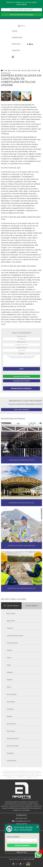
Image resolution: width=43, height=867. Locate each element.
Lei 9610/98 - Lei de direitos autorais (27, 777)
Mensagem (22, 353)
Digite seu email (21, 342)
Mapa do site (21, 852)
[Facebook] (30, 44)
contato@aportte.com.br (22, 821)
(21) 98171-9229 (22, 818)
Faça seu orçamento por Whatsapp (21, 14)
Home (14, 31)
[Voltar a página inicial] (21, 26)
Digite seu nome (21, 336)
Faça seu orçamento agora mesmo (21, 9)
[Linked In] (32, 44)
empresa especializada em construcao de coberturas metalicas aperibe (5, 73)
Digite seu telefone (21, 347)
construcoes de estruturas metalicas (24, 70)
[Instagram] (27, 44)
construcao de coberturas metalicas (34, 70)
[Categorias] (12, 57)
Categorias (14, 70)
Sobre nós (17, 38)
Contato (16, 50)
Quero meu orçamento (21, 409)
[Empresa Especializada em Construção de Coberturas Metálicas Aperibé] (6, 96)
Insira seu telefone (13, 837)
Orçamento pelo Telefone (21, 380)
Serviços (16, 44)
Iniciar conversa (22, 845)
